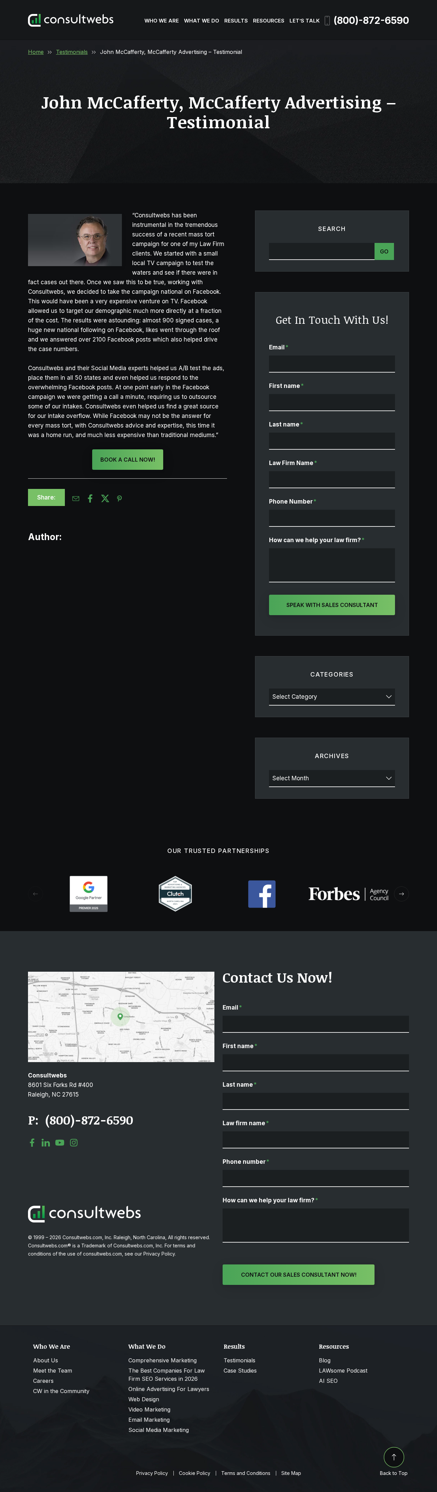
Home (36, 51)
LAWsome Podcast (343, 1370)
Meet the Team (52, 1370)
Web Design (143, 1399)
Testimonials (72, 51)
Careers (43, 1380)
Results (236, 20)
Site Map (291, 1473)
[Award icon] (89, 879)
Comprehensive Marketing (162, 1360)
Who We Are (161, 20)
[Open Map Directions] (121, 975)
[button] (401, 893)
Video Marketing (149, 1409)
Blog (324, 1360)
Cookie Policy (194, 1473)
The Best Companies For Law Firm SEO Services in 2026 (166, 1374)
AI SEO (328, 1380)
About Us (45, 1360)
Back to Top (394, 1473)
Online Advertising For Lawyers (168, 1389)
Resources (268, 20)
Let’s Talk (305, 20)
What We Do (201, 20)
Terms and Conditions (245, 1473)
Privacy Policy (152, 1473)
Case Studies (240, 1370)
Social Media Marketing (158, 1429)
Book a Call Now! (127, 459)
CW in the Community (61, 1391)
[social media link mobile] (32, 1143)
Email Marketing (149, 1419)
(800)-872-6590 (371, 20)
